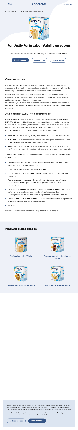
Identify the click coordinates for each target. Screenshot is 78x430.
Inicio (7, 12)
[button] (39, 3)
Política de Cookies (43, 415)
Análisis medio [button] (58, 60)
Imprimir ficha (39, 60)
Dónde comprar (20, 60)
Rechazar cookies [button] (16, 421)
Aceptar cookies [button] (37, 421)
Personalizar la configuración (58, 413)
